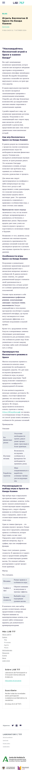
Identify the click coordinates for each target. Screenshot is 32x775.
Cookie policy (6, 746)
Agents (6, 645)
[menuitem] (11, 737)
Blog (4, 13)
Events (4, 655)
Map (5, 640)
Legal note (5, 740)
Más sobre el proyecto (13, 681)
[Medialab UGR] (22, 768)
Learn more (6, 661)
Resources (5, 653)
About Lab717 (6, 634)
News (4, 658)
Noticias (5, 27)
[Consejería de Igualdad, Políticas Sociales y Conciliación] (14, 759)
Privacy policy (6, 743)
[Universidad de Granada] (8, 768)
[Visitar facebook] (17, 726)
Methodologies (7, 650)
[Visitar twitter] (13, 726)
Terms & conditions (7, 737)
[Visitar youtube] (20, 726)
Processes (7, 642)
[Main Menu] (3, 3)
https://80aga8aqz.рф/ (11, 412)
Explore (4, 637)
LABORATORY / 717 (12, 734)
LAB (18, 3)
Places (6, 648)
